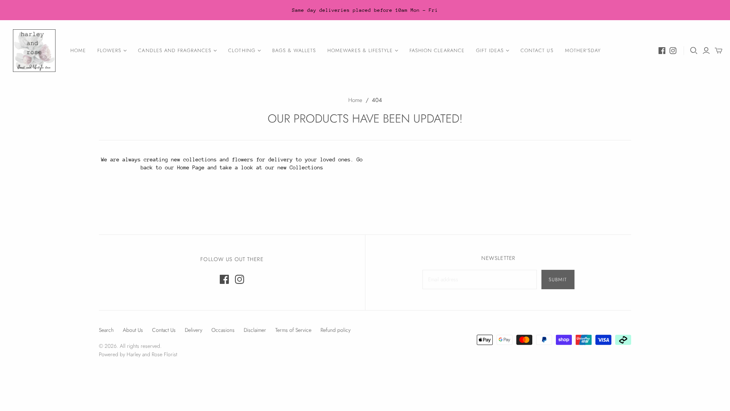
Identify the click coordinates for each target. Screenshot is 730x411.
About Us (133, 330)
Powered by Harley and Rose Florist (138, 354)
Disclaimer (255, 330)
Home (78, 50)
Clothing (241, 50)
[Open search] (694, 50)
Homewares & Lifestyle (360, 50)
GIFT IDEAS (490, 50)
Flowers (109, 50)
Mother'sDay (583, 50)
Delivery (193, 330)
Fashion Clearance (437, 50)
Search (106, 330)
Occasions (223, 330)
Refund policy (336, 330)
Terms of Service (293, 330)
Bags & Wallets (294, 50)
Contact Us (537, 50)
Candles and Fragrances (174, 50)
